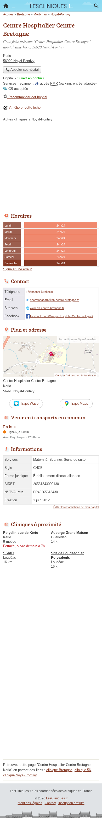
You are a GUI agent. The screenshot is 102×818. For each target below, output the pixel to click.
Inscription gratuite (71, 803)
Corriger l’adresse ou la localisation (76, 375)
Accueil (6, 6)
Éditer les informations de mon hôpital (76, 507)
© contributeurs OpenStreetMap (78, 339)
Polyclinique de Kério (20, 533)
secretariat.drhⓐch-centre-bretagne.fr (54, 299)
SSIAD (8, 553)
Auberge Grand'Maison (69, 533)
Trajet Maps (79, 403)
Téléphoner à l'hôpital (39, 291)
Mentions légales (30, 803)
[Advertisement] (51, 707)
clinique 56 (83, 770)
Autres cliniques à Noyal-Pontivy (28, 119)
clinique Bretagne (59, 770)
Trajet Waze (29, 403)
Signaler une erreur (17, 269)
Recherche (96, 6)
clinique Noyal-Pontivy (20, 775)
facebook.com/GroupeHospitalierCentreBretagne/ (61, 316)
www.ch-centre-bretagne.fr (47, 308)
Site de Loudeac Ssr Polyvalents (67, 555)
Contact (50, 803)
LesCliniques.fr (56, 798)
